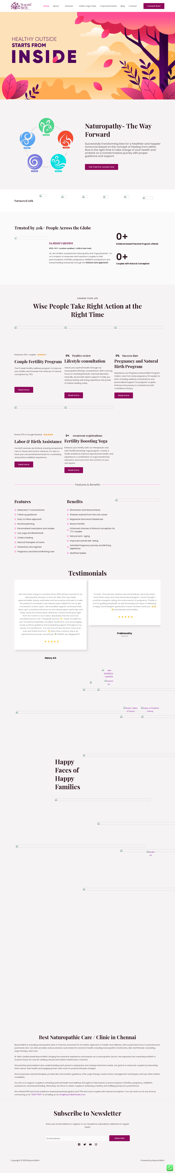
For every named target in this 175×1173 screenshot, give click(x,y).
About (56, 6)
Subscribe (120, 1138)
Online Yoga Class (87, 6)
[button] (153, 6)
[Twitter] (85, 1144)
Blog (123, 6)
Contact (133, 6)
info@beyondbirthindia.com (72, 1094)
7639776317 (36, 1094)
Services (69, 6)
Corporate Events (108, 6)
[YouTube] (90, 1144)
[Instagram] (96, 1144)
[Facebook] (79, 1144)
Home (46, 6)
